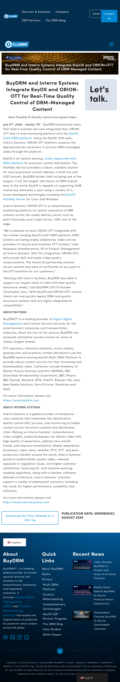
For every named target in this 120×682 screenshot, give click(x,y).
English (16, 542)
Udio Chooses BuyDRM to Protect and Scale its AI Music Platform (105, 570)
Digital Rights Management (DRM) (18, 601)
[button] (88, 44)
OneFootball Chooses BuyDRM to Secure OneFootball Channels (105, 620)
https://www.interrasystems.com (26, 502)
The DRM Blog (55, 20)
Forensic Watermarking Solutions (16, 610)
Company (62, 12)
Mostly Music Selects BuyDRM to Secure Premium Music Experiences (104, 595)
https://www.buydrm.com (21, 400)
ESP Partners (31, 20)
